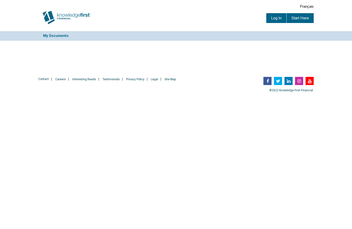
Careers (60, 79)
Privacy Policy (135, 79)
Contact (43, 79)
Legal (154, 79)
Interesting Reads (84, 79)
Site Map (170, 79)
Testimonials (111, 79)
